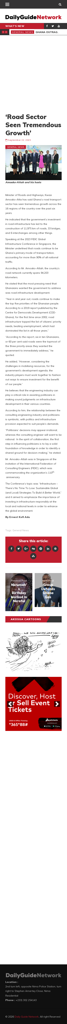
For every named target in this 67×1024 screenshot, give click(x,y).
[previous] (10, 704)
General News (22, 32)
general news (21, 530)
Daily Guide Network (27, 1016)
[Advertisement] (33, 74)
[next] (57, 704)
